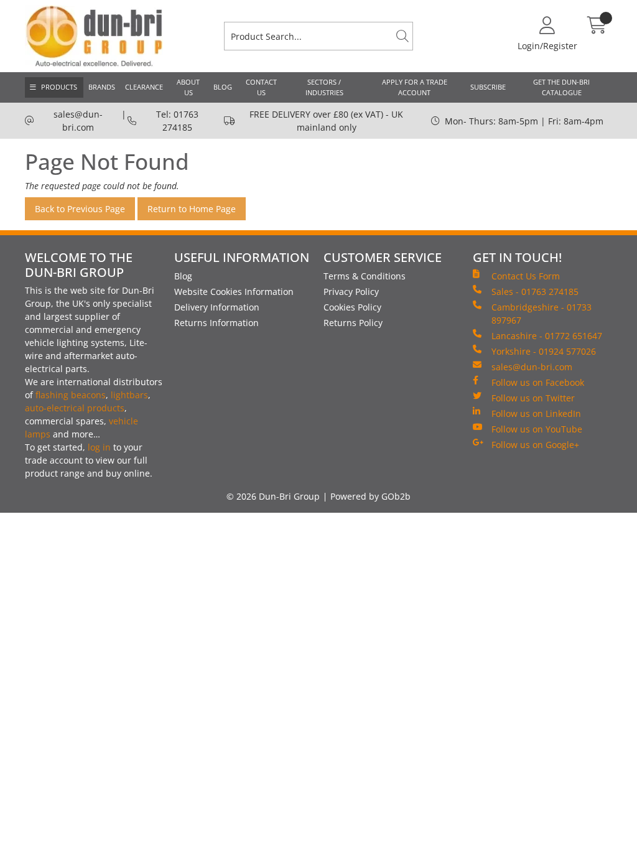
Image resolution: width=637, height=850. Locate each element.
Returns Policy (353, 323)
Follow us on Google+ (535, 445)
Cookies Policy (352, 307)
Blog (222, 86)
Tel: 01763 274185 (177, 120)
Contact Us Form (525, 276)
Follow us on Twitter (533, 398)
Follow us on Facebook (537, 382)
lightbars (129, 395)
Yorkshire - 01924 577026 (543, 351)
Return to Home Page (191, 209)
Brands (101, 86)
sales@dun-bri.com (78, 120)
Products (59, 86)
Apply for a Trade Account (414, 87)
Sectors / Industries (324, 87)
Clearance (144, 86)
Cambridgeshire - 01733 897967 (541, 313)
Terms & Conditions (364, 276)
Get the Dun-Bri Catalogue (561, 87)
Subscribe (488, 86)
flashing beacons (70, 395)
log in (99, 447)
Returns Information (216, 323)
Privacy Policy (351, 291)
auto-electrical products (74, 408)
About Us (188, 87)
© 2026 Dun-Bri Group (273, 496)
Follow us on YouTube (536, 429)
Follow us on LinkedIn (536, 413)
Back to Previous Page (80, 209)
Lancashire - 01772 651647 (546, 336)
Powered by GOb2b (370, 496)
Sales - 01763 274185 (535, 291)
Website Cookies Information (234, 291)
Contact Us (261, 87)
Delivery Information (216, 307)
